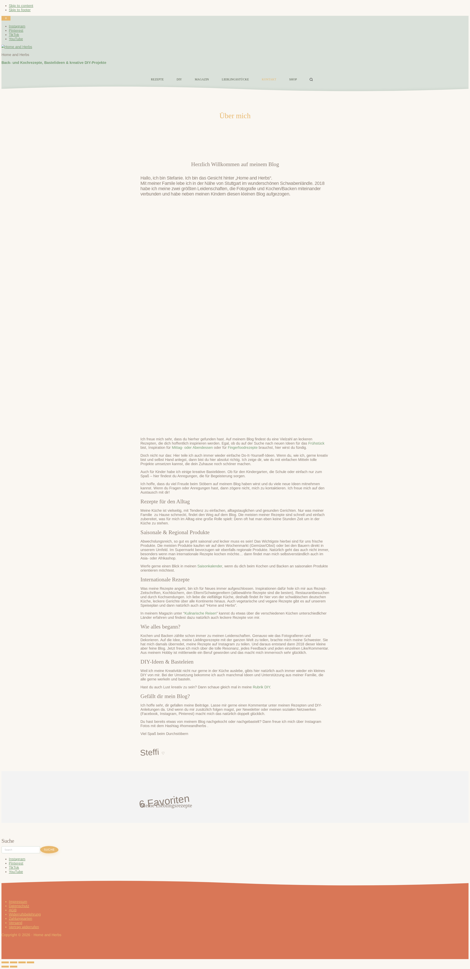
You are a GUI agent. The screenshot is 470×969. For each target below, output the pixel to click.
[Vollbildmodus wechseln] (13, 962)
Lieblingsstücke (235, 79)
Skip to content (21, 6)
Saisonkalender (209, 566)
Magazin (202, 79)
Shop (293, 79)
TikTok (14, 867)
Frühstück (316, 443)
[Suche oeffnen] (311, 79)
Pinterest (16, 863)
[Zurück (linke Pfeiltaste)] (5, 967)
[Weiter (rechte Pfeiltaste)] (13, 967)
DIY (179, 79)
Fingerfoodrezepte (243, 447)
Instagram (17, 859)
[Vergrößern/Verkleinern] (5, 962)
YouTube (16, 872)
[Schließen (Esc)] (30, 962)
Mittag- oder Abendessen (192, 447)
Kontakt (269, 79)
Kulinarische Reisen (200, 613)
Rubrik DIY (261, 687)
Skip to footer (20, 10)
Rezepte (157, 79)
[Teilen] (22, 962)
